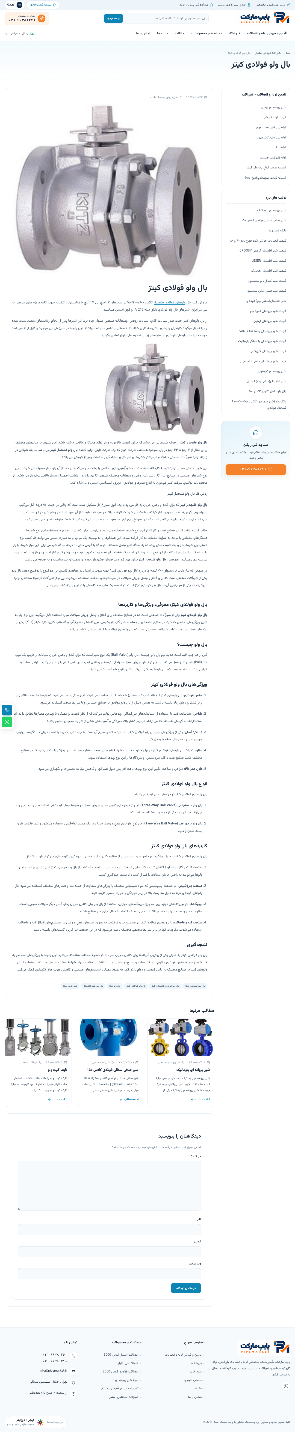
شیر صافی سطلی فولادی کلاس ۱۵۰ (113, 1070)
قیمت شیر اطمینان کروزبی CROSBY (262, 250)
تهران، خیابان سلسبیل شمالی (48, 1381)
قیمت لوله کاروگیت (274, 117)
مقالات (179, 33)
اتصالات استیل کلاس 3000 (121, 1354)
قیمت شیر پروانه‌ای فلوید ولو (268, 311)
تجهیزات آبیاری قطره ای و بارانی (119, 1388)
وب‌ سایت (195, 1263)
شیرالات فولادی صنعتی (268, 53)
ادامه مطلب (202, 1099)
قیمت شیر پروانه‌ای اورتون (270, 321)
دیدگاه (196, 1156)
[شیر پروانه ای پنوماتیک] (181, 1037)
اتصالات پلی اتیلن (127, 1363)
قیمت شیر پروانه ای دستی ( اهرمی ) (263, 361)
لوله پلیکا (280, 147)
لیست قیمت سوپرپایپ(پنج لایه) (265, 177)
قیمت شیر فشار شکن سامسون (266, 291)
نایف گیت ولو (57, 1070)
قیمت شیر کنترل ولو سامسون (267, 281)
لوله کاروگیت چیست (273, 157)
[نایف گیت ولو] (38, 1037)
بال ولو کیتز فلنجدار (93, 986)
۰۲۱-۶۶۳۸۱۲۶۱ (55, 1354)
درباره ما (162, 33)
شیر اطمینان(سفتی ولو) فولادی (266, 301)
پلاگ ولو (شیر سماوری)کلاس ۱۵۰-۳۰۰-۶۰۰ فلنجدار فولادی (259, 404)
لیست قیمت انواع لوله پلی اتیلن (266, 167)
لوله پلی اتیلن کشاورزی (271, 137)
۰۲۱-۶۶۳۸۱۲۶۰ (55, 1361)
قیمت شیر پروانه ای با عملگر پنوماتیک (262, 341)
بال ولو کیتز (114, 986)
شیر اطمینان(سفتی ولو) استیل (266, 381)
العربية (14, 5)
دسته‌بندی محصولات (208, 33)
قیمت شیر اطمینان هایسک (268, 270)
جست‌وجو (113, 18)
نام (199, 1219)
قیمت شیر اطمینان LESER (268, 261)
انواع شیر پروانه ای (126, 1380)
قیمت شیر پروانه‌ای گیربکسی (268, 351)
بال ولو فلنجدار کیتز (195, 986)
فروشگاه (234, 33)
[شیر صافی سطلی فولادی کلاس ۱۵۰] (109, 1037)
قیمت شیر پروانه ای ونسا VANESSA (262, 331)
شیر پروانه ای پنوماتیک (193, 1070)
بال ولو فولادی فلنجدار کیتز (165, 986)
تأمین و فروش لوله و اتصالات (267, 33)
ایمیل (197, 1241)
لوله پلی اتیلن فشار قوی (271, 127)
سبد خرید (196, 1371)
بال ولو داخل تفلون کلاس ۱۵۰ (267, 391)
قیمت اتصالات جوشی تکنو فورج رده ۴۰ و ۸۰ (258, 240)
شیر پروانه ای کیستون (272, 371)
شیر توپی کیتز (70, 986)
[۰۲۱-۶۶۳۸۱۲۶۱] (7, 710)
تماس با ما (143, 33)
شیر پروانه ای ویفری (273, 107)
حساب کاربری (193, 1380)
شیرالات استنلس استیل (123, 1397)
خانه (288, 53)
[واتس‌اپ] (286, 1386)
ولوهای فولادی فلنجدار (169, 302)
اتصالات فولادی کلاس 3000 (120, 1371)
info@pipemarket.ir (53, 1370)
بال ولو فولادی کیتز (135, 986)
